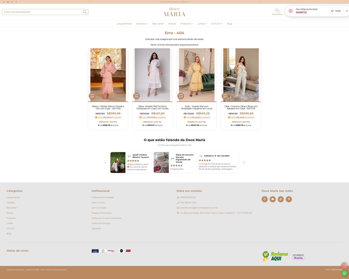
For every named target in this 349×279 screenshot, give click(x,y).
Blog (229, 23)
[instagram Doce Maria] (4, 2)
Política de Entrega (101, 223)
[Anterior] (105, 162)
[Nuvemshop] (333, 270)
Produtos (185, 23)
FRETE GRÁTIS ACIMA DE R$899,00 (174, 2)
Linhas (201, 23)
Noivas (172, 23)
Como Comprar (99, 208)
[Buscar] (85, 12)
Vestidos (141, 23)
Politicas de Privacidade (103, 197)
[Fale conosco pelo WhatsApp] (345, 273)
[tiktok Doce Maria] (12, 2)
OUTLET (216, 23)
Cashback (96, 228)
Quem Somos (98, 202)
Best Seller (158, 23)
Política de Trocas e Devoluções (107, 218)
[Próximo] (244, 162)
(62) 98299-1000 (188, 202)
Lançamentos (124, 23)
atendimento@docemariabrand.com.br (199, 208)
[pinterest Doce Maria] (16, 2)
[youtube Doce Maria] (8, 2)
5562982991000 (188, 197)
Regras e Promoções (102, 213)
